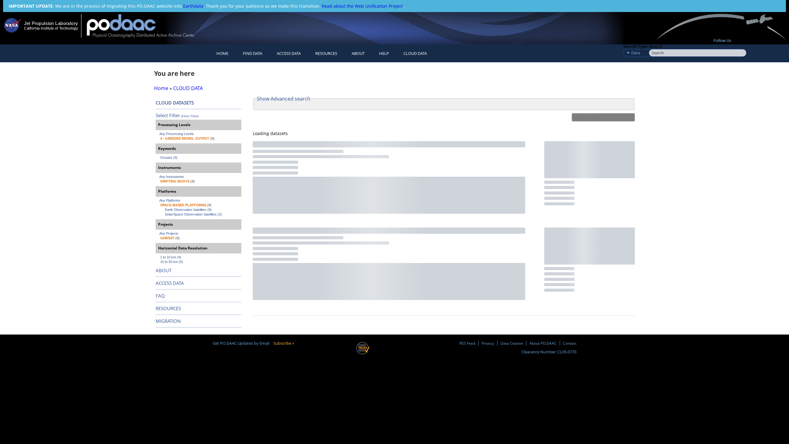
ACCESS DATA (170, 283)
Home (222, 53)
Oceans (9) (169, 157)
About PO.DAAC (543, 343)
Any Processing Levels (176, 134)
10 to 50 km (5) (171, 262)
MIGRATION (168, 321)
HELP (384, 53)
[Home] (146, 26)
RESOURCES (326, 53)
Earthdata (193, 6)
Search (656, 46)
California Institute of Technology (51, 28)
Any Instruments (171, 177)
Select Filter (168, 115)
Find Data (252, 53)
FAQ (160, 296)
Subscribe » (283, 343)
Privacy (488, 343)
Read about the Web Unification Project (362, 6)
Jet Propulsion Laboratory (51, 23)
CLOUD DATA (415, 53)
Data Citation (512, 343)
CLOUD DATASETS (175, 103)
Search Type (635, 46)
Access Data (289, 53)
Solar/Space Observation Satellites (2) (193, 214)
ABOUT (163, 270)
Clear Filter (190, 116)
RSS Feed (467, 343)
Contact (569, 343)
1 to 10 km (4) (170, 257)
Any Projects (168, 233)
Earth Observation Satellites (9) (188, 210)
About (358, 53)
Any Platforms (169, 200)
